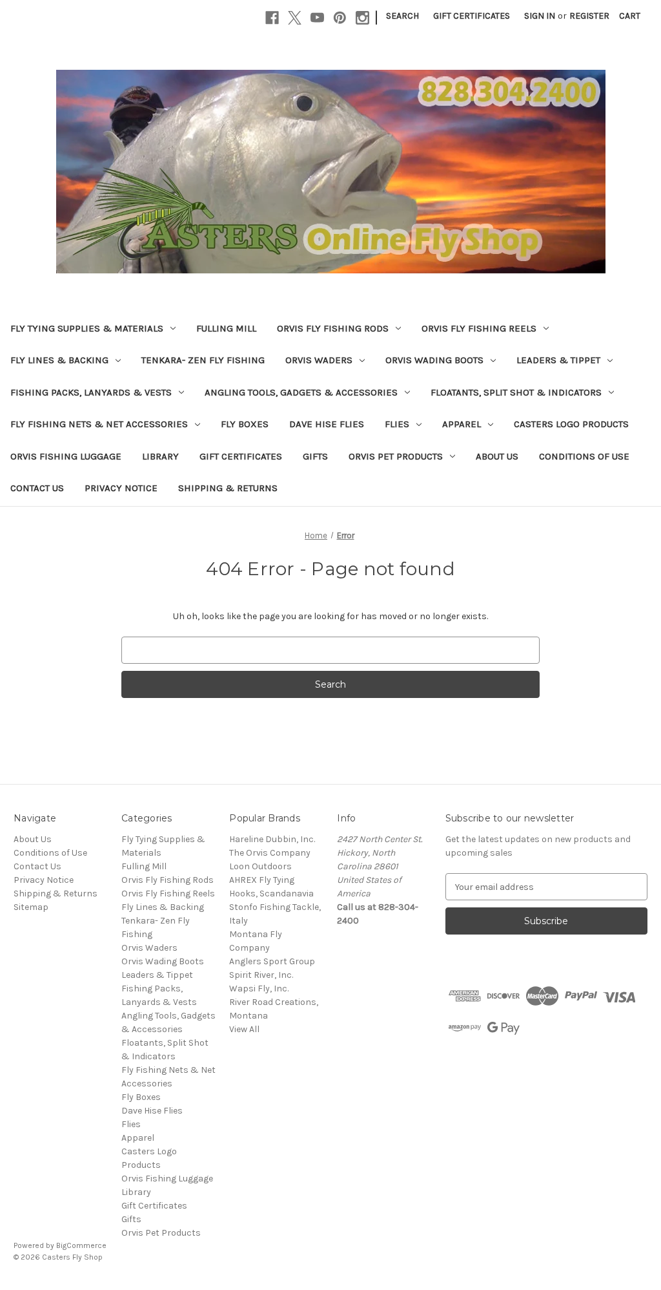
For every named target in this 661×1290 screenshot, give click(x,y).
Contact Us (37, 488)
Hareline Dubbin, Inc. (272, 839)
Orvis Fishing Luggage (65, 456)
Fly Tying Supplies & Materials (86, 328)
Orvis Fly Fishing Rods (333, 328)
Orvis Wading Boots (434, 360)
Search (402, 15)
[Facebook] (272, 18)
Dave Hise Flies (326, 424)
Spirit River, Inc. (261, 974)
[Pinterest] (340, 18)
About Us (497, 456)
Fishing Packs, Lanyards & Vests (91, 392)
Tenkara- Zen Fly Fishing (203, 360)
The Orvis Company (269, 852)
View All (244, 1029)
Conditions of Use (584, 456)
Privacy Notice (121, 488)
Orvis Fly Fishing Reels (479, 328)
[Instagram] (362, 18)
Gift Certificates (471, 15)
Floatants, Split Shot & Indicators (516, 392)
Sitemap (31, 907)
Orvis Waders (318, 360)
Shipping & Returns (228, 488)
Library (160, 456)
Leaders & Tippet (558, 360)
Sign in (539, 15)
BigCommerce (81, 1245)
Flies (397, 424)
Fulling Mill (226, 328)
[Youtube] (317, 18)
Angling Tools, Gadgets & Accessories (301, 392)
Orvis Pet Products (396, 456)
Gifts (315, 456)
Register (589, 15)
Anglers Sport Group (272, 961)
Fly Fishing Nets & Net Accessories (99, 424)
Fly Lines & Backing (59, 360)
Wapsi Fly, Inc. (259, 988)
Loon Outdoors (260, 866)
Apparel (461, 424)
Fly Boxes (245, 424)
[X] (294, 18)
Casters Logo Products (571, 424)
